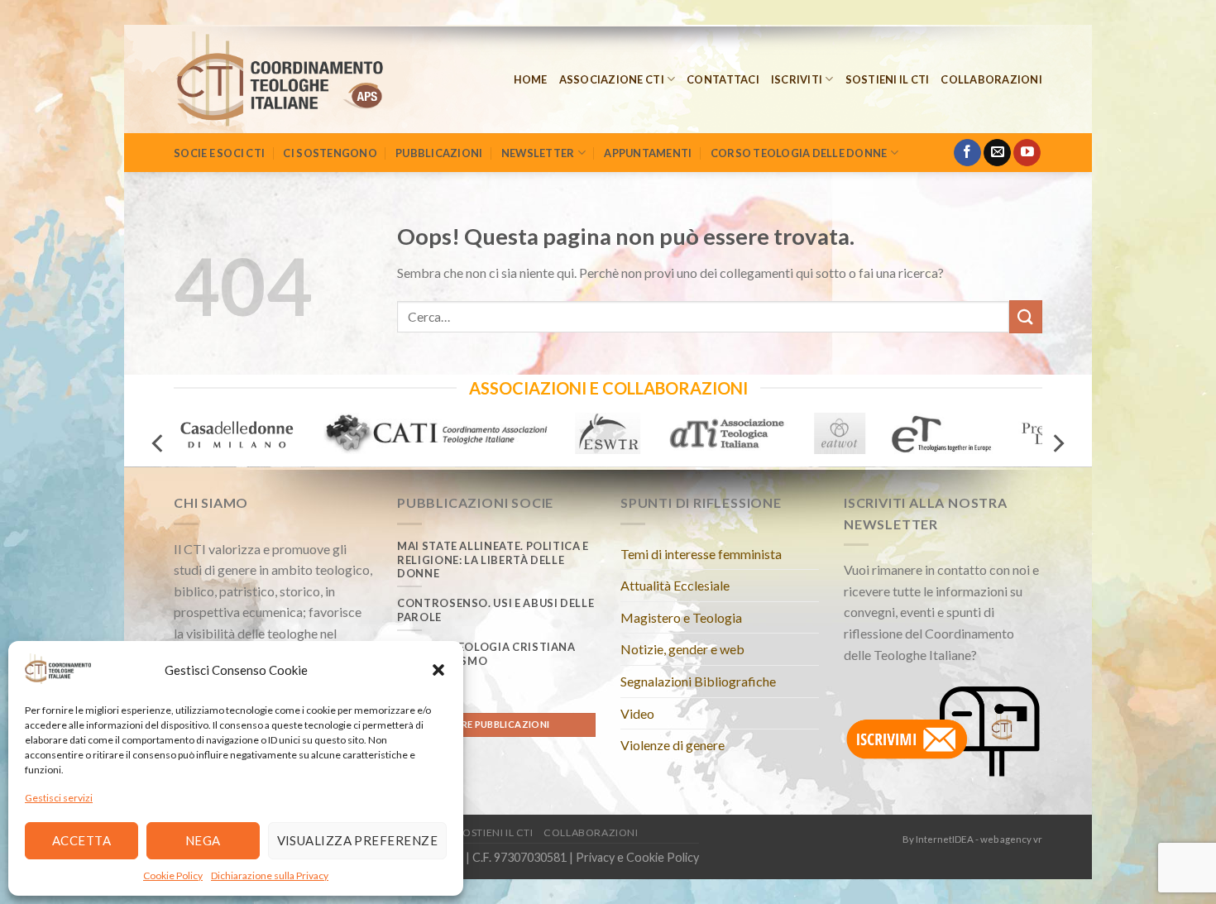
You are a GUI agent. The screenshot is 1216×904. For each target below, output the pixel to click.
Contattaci (723, 79)
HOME (531, 79)
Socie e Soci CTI (219, 153)
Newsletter (538, 153)
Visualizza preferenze (357, 840)
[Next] (1057, 443)
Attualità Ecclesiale (675, 585)
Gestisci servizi (59, 798)
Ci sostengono (329, 153)
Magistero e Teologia (681, 617)
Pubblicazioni (438, 153)
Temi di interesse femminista (701, 554)
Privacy (595, 857)
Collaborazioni (991, 79)
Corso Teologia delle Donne (799, 153)
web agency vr (1011, 839)
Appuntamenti (648, 153)
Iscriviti (796, 79)
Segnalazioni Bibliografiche (698, 681)
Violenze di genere (672, 745)
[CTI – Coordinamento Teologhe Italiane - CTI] (302, 79)
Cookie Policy (173, 875)
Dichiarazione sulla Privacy (269, 875)
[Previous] (159, 443)
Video (637, 713)
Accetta (81, 840)
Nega (203, 840)
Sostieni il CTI (887, 79)
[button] (438, 670)
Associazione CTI (611, 79)
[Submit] (1025, 316)
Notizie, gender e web (682, 649)
